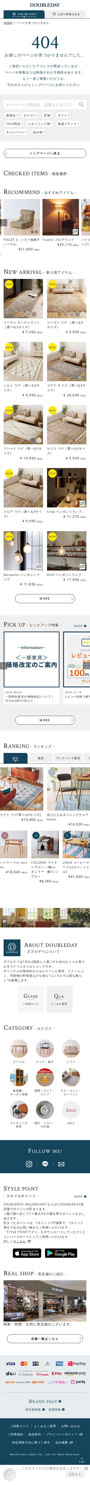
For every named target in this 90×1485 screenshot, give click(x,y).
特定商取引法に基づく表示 (31, 1442)
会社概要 (61, 1442)
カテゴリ (30, 115)
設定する (75, 1474)
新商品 (11, 115)
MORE (45, 598)
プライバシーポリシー (62, 1434)
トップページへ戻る (45, 153)
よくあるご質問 (45, 1426)
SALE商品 (13, 124)
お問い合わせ (70, 1426)
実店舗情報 (33, 1409)
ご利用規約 (15, 1434)
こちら (21, 1241)
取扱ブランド (67, 124)
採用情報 (54, 1409)
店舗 (47, 115)
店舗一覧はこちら (45, 1339)
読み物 (37, 132)
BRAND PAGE (43, 1401)
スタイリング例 (39, 124)
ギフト (62, 115)
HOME (8, 22)
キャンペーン (15, 132)
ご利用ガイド (19, 1426)
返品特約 (34, 1434)
